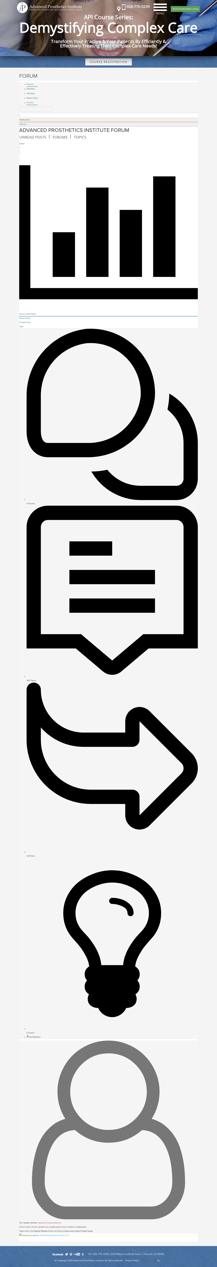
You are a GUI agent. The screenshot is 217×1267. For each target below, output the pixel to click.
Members (31, 89)
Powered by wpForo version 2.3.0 (54, 1235)
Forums (30, 84)
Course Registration (108, 62)
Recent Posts (32, 98)
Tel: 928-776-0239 (98, 1254)
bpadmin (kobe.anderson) (49, 1223)
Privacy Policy (132, 1260)
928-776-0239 (138, 6)
